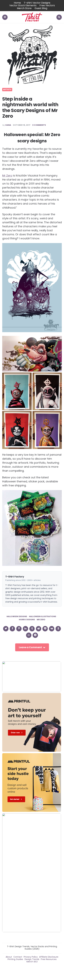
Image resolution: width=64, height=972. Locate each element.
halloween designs (17, 616)
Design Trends (32, 959)
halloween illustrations (42, 616)
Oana (8, 125)
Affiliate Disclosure (48, 956)
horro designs (27, 620)
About (9, 956)
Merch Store (24, 8)
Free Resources (49, 959)
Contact (17, 956)
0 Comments (39, 125)
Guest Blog (41, 8)
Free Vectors (47, 5)
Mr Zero (7, 175)
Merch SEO (32, 961)
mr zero (41, 620)
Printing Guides (15, 959)
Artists (7, 90)
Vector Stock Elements (22, 5)
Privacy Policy (31, 956)
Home (17, 2)
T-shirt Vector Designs (37, 2)
